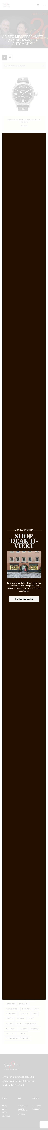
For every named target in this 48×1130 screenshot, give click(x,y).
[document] (24, 565)
